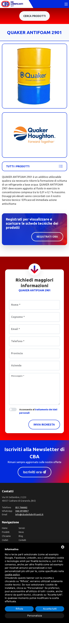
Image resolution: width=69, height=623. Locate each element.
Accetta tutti (50, 608)
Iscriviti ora (33, 472)
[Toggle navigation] (66, 4)
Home (4, 528)
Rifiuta (19, 608)
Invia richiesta (44, 424)
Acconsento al (38, 411)
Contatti (22, 540)
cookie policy (12, 574)
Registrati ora (47, 236)
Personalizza (34, 615)
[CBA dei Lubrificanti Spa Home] (12, 4)
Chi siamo (6, 536)
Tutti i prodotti (18, 166)
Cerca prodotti (34, 16)
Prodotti (5, 532)
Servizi (22, 528)
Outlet (5, 540)
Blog (21, 536)
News (21, 532)
